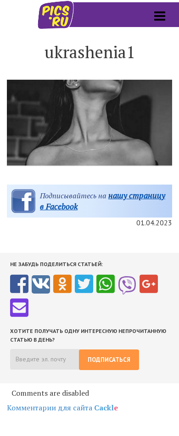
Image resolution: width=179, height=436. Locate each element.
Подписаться (109, 360)
